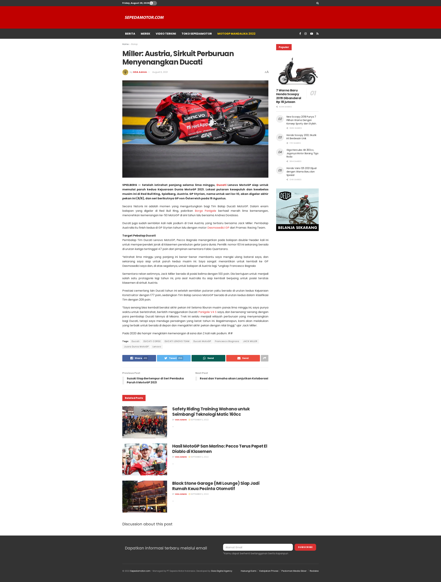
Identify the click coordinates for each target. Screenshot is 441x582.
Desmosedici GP (218, 228)
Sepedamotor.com (140, 570)
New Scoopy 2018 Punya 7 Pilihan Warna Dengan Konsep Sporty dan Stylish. (301, 120)
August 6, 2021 (160, 72)
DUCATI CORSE (152, 341)
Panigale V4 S (207, 312)
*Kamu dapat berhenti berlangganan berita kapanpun (255, 553)
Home (125, 44)
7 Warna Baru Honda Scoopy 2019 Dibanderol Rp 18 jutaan (288, 96)
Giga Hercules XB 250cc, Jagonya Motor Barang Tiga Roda (302, 153)
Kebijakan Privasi (268, 571)
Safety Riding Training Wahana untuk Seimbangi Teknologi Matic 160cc (211, 411)
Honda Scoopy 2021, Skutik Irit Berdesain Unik (301, 136)
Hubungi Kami (248, 571)
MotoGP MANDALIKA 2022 (236, 34)
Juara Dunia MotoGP (136, 346)
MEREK (145, 34)
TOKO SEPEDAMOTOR (197, 34)
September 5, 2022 (199, 419)
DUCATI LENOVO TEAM (177, 341)
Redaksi (314, 571)
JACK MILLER (250, 341)
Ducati (222, 185)
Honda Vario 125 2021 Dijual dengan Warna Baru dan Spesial (301, 171)
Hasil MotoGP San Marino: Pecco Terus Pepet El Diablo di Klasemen (219, 448)
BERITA (130, 34)
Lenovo (157, 346)
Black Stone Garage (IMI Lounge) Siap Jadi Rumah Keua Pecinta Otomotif (215, 485)
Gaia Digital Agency (221, 570)
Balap (134, 44)
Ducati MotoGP (202, 341)
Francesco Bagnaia (227, 341)
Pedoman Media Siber (294, 571)
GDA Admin (140, 72)
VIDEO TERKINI (166, 34)
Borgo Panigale (205, 211)
